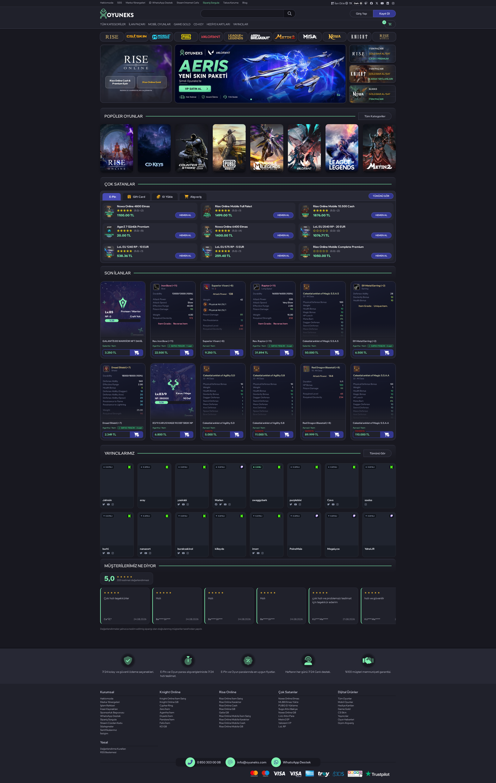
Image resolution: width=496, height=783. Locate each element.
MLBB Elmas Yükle (288, 702)
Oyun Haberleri (346, 719)
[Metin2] (285, 36)
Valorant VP (284, 722)
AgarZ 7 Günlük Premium (133, 226)
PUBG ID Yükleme (288, 705)
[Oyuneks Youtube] (382, 3)
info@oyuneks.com (251, 762)
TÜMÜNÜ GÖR (381, 195)
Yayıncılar (343, 715)
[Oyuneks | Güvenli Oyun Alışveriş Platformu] (117, 13)
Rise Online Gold (151, 82)
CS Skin (342, 712)
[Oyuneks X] (377, 3)
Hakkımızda (106, 2)
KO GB (163, 726)
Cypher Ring (166, 705)
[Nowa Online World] (334, 36)
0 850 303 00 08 (209, 762)
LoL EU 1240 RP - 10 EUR (133, 247)
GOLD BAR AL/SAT (379, 53)
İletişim (104, 733)
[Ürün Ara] (289, 13)
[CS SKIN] (136, 36)
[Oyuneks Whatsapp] (276, 762)
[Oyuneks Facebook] (371, 3)
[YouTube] (108, 504)
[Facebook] (216, 504)
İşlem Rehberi (107, 705)
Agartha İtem (167, 712)
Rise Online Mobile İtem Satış (235, 715)
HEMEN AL (185, 215)
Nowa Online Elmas (288, 698)
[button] (349, 3)
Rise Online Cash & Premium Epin (120, 82)
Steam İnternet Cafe (188, 2)
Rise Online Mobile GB (231, 726)
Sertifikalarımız (108, 729)
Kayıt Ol (384, 13)
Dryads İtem (166, 715)
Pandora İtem (167, 719)
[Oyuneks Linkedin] (387, 3)
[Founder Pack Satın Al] (310, 36)
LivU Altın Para (286, 715)
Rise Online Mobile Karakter (234, 719)
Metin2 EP (283, 719)
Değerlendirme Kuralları (113, 748)
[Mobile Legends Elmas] (161, 36)
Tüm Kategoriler (374, 116)
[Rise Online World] (111, 36)
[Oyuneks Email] (230, 762)
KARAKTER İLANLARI (381, 78)
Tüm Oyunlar (345, 698)
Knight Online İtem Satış (173, 698)
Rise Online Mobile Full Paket (233, 206)
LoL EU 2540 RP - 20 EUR (329, 226)
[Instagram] (113, 504)
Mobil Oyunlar (345, 702)
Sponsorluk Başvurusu (112, 712)
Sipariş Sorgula (211, 2)
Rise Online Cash (228, 705)
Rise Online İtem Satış (231, 698)
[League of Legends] (235, 36)
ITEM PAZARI (376, 48)
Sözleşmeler (107, 726)
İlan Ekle (340, 3)
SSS (119, 2)
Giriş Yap (361, 13)
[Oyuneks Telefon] (190, 762)
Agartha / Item (159, 346)
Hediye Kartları (346, 705)
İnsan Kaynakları (109, 709)
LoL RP (282, 726)
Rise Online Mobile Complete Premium (338, 247)
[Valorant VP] (210, 36)
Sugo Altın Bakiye (288, 709)
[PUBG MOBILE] (186, 36)
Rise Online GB (227, 709)
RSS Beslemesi (108, 752)
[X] (103, 504)
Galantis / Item (109, 346)
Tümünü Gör (377, 453)
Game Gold (344, 709)
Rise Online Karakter (230, 702)
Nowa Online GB (287, 712)
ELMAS (373, 89)
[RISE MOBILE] (384, 36)
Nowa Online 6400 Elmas (231, 226)
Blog (244, 2)
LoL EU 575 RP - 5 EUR (229, 247)
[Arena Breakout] (260, 36)
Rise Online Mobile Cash (232, 722)
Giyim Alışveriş (346, 722)
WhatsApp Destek (162, 2)
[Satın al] (136, 352)
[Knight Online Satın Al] (359, 36)
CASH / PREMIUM (379, 58)
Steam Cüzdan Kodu (111, 722)
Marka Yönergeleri (135, 2)
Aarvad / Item (209, 346)
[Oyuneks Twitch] (366, 3)
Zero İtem (165, 709)
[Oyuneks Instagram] (393, 3)
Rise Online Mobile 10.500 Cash (333, 206)
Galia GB (224, 712)
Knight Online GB (169, 702)
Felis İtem (165, 722)
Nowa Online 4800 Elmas (133, 206)
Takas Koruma (231, 2)
